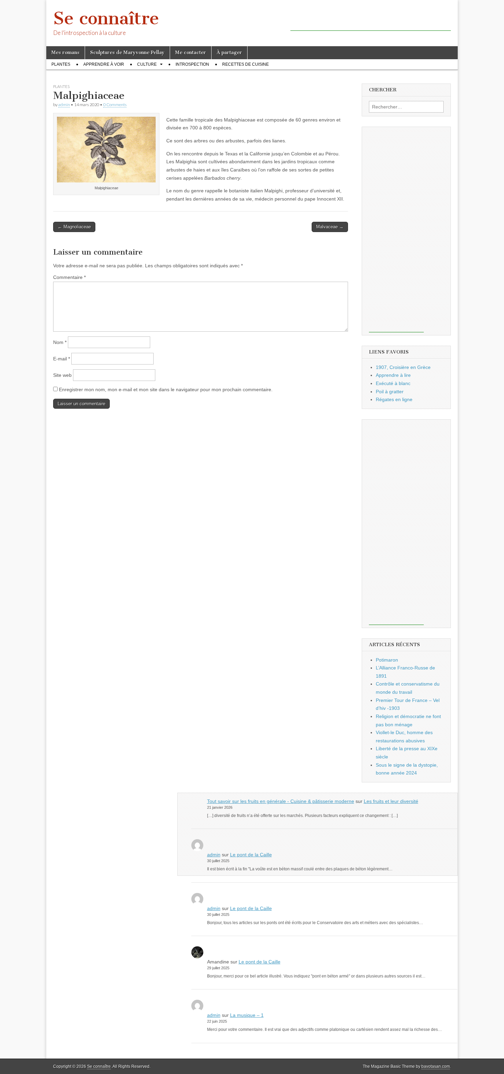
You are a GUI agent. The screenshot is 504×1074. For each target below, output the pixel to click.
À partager (229, 52)
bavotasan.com (435, 1066)
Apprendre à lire (393, 375)
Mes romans (65, 52)
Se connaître (106, 18)
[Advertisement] (370, 20)
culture (147, 64)
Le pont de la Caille (251, 854)
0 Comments (115, 104)
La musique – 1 (247, 1015)
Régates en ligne (394, 399)
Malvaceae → (330, 226)
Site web (62, 375)
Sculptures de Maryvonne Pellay (127, 52)
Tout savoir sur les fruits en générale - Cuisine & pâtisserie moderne (280, 801)
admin (64, 104)
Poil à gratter (390, 391)
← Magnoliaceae (74, 226)
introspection (192, 64)
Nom (60, 342)
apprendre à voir (103, 64)
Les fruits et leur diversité (391, 801)
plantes (60, 64)
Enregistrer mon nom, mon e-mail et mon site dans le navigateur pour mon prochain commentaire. (166, 389)
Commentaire (69, 277)
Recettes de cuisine (245, 64)
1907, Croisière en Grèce (403, 367)
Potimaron (387, 660)
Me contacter (190, 52)
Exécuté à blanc (393, 383)
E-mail (61, 358)
